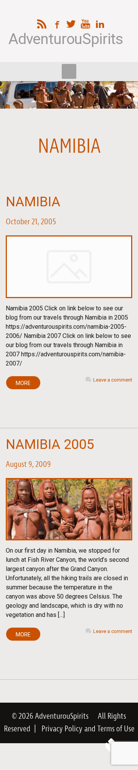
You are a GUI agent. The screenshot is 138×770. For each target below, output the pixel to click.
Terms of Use (116, 729)
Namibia (33, 202)
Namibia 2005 (50, 444)
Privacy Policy (61, 729)
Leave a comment (112, 380)
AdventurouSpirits (65, 39)
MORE (23, 383)
